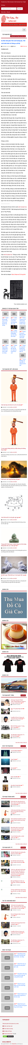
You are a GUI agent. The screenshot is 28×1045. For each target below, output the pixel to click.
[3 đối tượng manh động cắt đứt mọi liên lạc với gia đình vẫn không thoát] (5, 812)
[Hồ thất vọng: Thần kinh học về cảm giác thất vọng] (14, 565)
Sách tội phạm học (18, 1)
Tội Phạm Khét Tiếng (8, 695)
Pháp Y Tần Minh (14, 776)
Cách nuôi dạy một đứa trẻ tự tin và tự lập (11, 405)
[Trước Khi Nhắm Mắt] (5, 753)
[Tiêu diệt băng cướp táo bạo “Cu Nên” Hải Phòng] (5, 737)
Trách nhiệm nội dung (8, 1028)
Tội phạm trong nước (8, 796)
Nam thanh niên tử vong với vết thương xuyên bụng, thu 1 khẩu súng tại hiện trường (17, 829)
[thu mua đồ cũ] (14, 605)
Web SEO (14, 1043)
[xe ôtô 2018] (14, 685)
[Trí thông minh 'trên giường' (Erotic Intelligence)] (5, 925)
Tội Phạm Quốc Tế (7, 847)
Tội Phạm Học (18, 36)
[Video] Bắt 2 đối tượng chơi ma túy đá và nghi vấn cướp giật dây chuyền (20, 975)
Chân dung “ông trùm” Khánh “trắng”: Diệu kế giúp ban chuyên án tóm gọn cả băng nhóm (18, 701)
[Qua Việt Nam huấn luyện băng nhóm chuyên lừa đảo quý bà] (5, 863)
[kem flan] (14, 636)
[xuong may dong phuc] (14, 663)
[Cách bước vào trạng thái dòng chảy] (14, 469)
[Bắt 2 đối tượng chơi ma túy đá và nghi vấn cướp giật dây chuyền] (7, 977)
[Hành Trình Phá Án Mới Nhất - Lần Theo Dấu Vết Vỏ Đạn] (14, 327)
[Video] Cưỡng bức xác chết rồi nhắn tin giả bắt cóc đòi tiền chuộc (22, 320)
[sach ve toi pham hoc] (14, 24)
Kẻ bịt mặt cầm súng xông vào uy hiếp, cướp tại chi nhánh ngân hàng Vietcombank (18, 803)
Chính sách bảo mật (8, 1026)
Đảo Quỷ (12, 768)
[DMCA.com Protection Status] (14, 1036)
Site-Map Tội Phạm (8, 1031)
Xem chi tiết (13, 407)
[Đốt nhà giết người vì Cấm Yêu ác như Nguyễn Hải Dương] (5, 313)
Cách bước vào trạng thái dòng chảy (9, 479)
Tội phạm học (4, 1)
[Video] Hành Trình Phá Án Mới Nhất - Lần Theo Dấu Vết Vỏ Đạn (14, 333)
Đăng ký (8, 12)
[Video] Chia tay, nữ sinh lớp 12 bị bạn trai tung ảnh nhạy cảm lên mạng (20, 1005)
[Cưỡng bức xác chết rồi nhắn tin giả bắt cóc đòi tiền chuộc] (22, 313)
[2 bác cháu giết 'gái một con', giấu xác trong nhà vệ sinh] (14, 341)
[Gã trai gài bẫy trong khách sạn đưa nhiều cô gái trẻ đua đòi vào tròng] (5, 821)
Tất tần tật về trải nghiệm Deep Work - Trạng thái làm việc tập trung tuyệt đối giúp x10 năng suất (18, 907)
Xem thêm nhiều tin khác (21, 742)
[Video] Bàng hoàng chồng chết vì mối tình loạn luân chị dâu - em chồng (19, 955)
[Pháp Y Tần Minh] (5, 779)
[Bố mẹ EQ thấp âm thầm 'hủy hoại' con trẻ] (5, 916)
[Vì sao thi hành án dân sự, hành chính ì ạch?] (5, 838)
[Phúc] (5, 711)
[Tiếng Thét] (5, 762)
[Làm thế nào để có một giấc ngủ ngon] (14, 503)
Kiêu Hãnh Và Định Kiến (15, 785)
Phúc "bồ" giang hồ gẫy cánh (17, 708)
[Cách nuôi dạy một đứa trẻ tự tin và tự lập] (14, 387)
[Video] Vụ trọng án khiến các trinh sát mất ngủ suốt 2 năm (22, 334)
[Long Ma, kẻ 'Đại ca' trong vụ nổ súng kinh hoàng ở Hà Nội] (5, 720)
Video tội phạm (10, 1)
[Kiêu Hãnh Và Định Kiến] (5, 788)
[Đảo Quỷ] (5, 770)
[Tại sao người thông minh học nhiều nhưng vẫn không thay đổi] (14, 431)
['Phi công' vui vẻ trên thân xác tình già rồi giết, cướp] (14, 313)
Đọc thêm (23, 695)
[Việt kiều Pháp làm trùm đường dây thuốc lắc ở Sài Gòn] (5, 854)
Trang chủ (13, 36)
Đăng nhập (3, 12)
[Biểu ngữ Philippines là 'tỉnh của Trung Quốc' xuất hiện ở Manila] (5, 883)
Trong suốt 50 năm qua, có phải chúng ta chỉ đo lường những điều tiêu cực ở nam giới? (13, 544)
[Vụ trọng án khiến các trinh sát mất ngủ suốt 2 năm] (22, 327)
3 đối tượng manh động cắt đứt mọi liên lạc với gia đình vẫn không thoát (18, 812)
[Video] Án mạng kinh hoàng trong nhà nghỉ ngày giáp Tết (22, 348)
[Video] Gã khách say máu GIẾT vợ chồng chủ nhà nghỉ (22, 362)
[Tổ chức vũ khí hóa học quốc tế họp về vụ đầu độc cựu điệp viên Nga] (5, 892)
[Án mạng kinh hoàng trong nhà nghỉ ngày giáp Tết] (22, 341)
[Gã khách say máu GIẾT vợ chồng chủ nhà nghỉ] (22, 355)
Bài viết (23, 36)
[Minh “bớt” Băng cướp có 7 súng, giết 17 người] (5, 728)
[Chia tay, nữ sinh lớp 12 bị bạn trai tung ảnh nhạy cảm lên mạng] (7, 1007)
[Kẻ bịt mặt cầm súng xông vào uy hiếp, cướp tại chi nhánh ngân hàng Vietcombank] (5, 804)
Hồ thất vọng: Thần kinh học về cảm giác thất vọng (13, 575)
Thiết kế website (7, 1033)
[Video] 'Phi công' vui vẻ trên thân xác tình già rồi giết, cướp (14, 320)
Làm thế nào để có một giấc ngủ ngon (10, 517)
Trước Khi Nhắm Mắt (15, 750)
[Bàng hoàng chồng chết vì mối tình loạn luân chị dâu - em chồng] (5, 341)
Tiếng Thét (13, 759)
